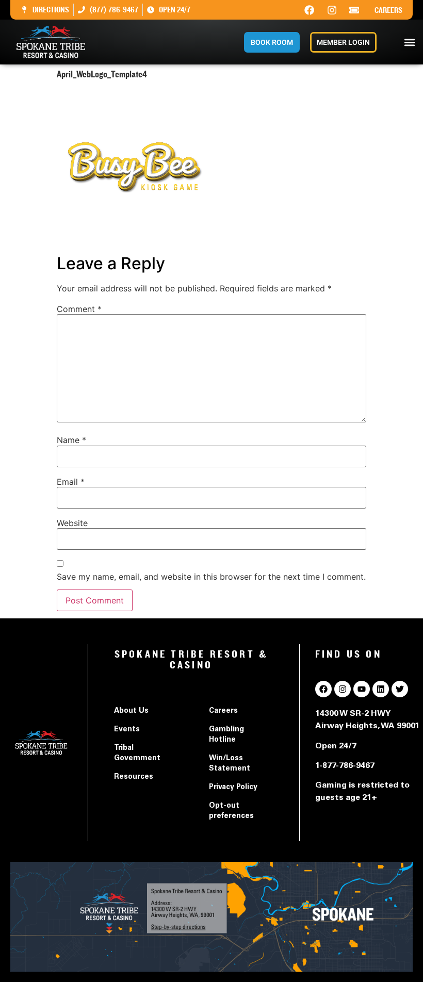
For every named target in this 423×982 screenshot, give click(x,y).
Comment (79, 309)
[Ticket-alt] (354, 10)
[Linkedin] (380, 689)
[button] (409, 42)
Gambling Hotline (226, 735)
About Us (131, 711)
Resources (133, 777)
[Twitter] (400, 689)
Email (71, 482)
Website (72, 523)
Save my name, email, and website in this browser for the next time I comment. (211, 576)
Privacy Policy (233, 787)
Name (71, 440)
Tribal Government (137, 753)
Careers (388, 10)
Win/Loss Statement (229, 764)
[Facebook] (309, 10)
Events (127, 729)
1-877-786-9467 (345, 766)
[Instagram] (331, 10)
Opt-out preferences (231, 811)
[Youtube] (361, 689)
